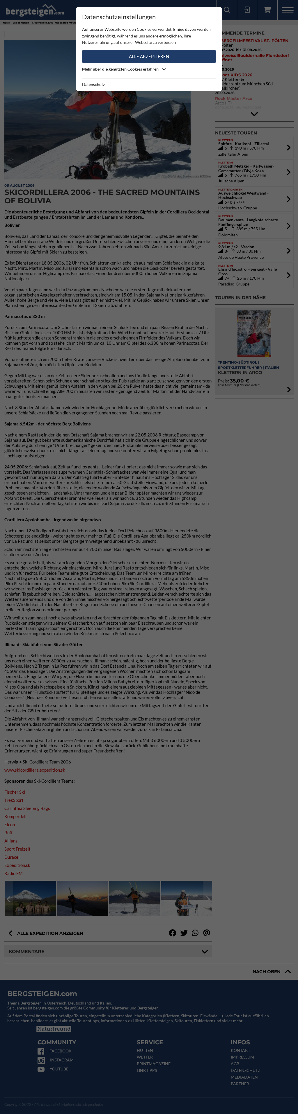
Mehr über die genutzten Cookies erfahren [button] (120, 69)
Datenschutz (93, 84)
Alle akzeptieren (149, 56)
